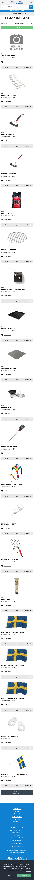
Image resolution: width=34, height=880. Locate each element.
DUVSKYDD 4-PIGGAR (8, 524)
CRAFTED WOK (6, 407)
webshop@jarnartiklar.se (17, 852)
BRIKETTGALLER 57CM (9, 250)
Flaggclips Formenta (9, 736)
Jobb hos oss (17, 822)
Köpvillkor (17, 819)
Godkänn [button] (24, 875)
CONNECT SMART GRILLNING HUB (13, 289)
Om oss (17, 811)
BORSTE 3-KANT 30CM (9, 134)
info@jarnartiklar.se (17, 847)
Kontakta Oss (17, 808)
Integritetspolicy (17, 816)
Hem (2, 13)
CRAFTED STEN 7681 (8, 368)
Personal (17, 814)
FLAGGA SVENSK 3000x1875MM (12, 665)
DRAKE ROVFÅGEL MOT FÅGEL (11, 485)
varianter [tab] (27, 67)
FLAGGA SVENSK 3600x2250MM (12, 698)
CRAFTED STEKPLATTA (9, 329)
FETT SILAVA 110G (7, 599)
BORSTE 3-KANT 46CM (9, 174)
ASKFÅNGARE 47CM (8, 56)
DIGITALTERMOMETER (9, 447)
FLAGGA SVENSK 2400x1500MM (12, 632)
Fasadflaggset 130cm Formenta (14, 774)
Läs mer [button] (28, 871)
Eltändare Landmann (9, 560)
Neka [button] (9, 875)
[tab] (6, 67)
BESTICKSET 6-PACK (8, 95)
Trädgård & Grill (10, 13)
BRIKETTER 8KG (6, 213)
